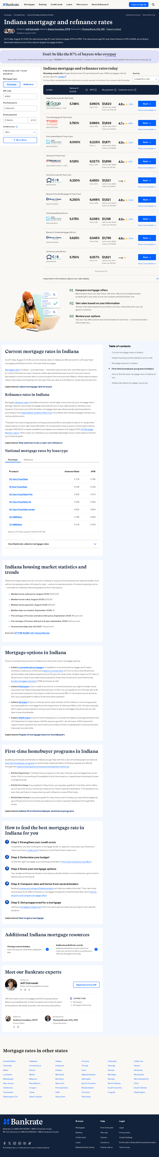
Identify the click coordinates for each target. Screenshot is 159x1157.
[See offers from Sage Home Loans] (53, 103)
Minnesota (139, 1074)
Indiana (58, 1070)
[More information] (150, 60)
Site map (104, 1132)
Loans (78, 1142)
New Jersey (8, 1083)
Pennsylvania (61, 1087)
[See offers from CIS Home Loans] (53, 180)
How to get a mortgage (31, 918)
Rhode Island (88, 1087)
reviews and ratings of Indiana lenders (36, 888)
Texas (31, 1092)
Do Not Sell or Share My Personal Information (137, 1142)
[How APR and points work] (96, 90)
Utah (57, 1092)
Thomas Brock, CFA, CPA (93, 29)
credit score (32, 850)
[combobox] (20, 132)
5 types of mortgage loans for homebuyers (41, 734)
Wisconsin (60, 1096)
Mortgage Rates (19, 15)
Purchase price (10, 103)
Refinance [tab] (28, 459)
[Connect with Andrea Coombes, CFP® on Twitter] (14, 1027)
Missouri (33, 1079)
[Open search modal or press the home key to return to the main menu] (153, 4)
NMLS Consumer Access (42, 1129)
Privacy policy (124, 1132)
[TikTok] (29, 1143)
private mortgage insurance (24, 681)
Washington (139, 1092)
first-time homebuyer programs (19, 763)
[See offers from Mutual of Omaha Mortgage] (53, 199)
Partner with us (106, 1147)
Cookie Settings (125, 1137)
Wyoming (86, 1096)
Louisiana (7, 1074)
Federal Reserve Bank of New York (36, 412)
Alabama (33, 1061)
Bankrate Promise (149, 15)
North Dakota (114, 1083)
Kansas (111, 1070)
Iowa (84, 1070)
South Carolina (115, 1087)
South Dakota (140, 1087)
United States (9, 1061)
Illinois (32, 1070)
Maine (32, 1074)
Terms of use (124, 1147)
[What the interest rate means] (87, 90)
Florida (85, 1065)
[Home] (11, 4)
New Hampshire (141, 1079)
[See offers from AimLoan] (53, 161)
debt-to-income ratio (53, 670)
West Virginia (35, 1096)
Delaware (59, 1065)
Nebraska (86, 1079)
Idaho (5, 1070)
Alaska (58, 1061)
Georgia (111, 1065)
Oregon (32, 1087)
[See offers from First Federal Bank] (53, 142)
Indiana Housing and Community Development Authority (43, 766)
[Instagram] (14, 1143)
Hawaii (137, 1065)
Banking (79, 1132)
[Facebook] (4, 1143)
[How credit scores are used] (17, 127)
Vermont (86, 1092)
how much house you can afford (76, 861)
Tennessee (8, 1092)
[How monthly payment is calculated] (115, 90)
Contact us (104, 1142)
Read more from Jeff (86, 985)
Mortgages (7, 15)
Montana (59, 1079)
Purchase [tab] (13, 459)
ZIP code (7, 91)
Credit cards (81, 1137)
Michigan (112, 1074)
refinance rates (21, 402)
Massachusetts (89, 1074)
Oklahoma (8, 1087)
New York (59, 1083)
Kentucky (138, 1070)
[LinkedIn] (19, 1143)
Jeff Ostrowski (32, 29)
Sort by (136, 73)
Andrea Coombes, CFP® (59, 29)
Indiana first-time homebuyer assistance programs (46, 811)
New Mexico (34, 1083)
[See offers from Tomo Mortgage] (53, 122)
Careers (103, 1137)
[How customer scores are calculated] (135, 90)
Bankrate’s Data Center (85, 1147)
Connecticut (35, 1065)
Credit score (9, 126)
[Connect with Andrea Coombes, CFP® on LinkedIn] (18, 1027)
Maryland (59, 1074)
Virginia (111, 1092)
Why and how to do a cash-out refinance (40, 442)
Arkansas (112, 1061)
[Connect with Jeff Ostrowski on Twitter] (21, 990)
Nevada (111, 1079)
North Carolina (89, 1083)
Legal (121, 1127)
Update (61, 76)
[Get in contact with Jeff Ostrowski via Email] (29, 990)
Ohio (136, 1083)
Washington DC (10, 1096)
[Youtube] (24, 1143)
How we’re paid (106, 1127)
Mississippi (8, 1079)
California (138, 1061)
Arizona (85, 1061)
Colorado (7, 1065)
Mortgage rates (12, 369)
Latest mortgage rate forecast (35, 386)
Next (145, 104)
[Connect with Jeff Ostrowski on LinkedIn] (25, 990)
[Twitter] (9, 1143)
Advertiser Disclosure (133, 15)
